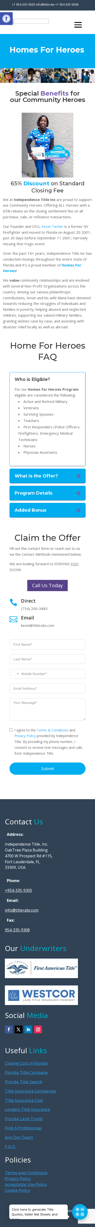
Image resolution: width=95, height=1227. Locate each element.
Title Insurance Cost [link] (24, 1100)
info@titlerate (45, 4)
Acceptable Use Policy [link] (26, 1184)
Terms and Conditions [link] (26, 1172)
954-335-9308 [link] (17, 930)
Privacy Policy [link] (25, 735)
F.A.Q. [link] (10, 1146)
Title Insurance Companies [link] (30, 1091)
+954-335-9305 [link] (18, 890)
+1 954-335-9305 (23, 4)
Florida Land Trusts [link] (24, 1118)
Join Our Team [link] (19, 1137)
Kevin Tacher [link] (52, 226)
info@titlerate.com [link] (21, 910)
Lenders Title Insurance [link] (27, 1109)
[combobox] (15, 673)
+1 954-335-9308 (66, 4)
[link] (6, 18)
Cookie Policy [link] (17, 1190)
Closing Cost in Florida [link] (26, 1063)
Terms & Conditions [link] (52, 730)
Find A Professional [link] (23, 1128)
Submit (47, 768)
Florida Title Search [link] (23, 1081)
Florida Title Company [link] (26, 1072)
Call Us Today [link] (47, 585)
